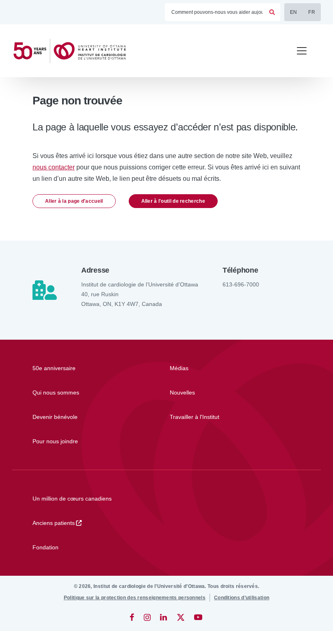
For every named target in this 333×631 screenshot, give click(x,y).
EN (293, 12)
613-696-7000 (241, 284)
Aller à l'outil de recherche (173, 201)
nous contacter (53, 167)
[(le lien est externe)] (133, 617)
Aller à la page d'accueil (74, 201)
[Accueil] (73, 51)
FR (311, 12)
